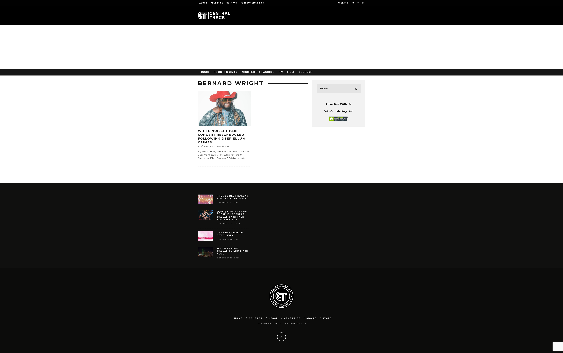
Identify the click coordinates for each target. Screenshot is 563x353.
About (203, 3)
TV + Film (286, 72)
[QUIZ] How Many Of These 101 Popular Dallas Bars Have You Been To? (232, 215)
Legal (273, 318)
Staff (327, 318)
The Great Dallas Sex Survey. (230, 234)
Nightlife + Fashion (258, 72)
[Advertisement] (281, 46)
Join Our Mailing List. (339, 111)
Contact (231, 3)
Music (204, 72)
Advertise (217, 3)
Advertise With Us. (338, 104)
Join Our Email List (252, 3)
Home (238, 318)
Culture (305, 72)
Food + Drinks (225, 72)
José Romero (205, 146)
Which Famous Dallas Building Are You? (232, 251)
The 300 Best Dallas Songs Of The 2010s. (232, 197)
